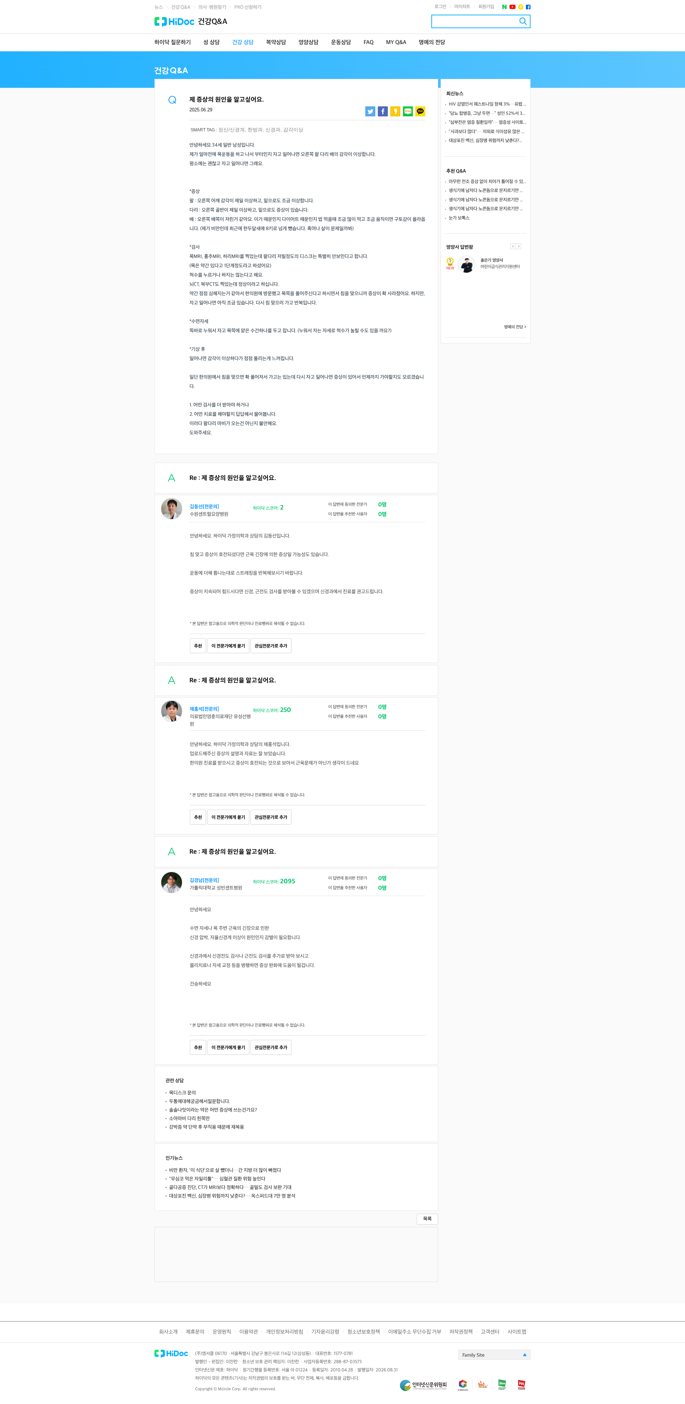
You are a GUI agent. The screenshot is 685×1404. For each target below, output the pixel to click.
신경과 (272, 129)
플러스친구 (520, 7)
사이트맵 (517, 1332)
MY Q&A (396, 42)
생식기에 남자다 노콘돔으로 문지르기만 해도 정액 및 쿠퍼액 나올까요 (488, 190)
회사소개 (168, 1332)
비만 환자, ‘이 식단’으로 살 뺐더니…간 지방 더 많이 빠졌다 (225, 1170)
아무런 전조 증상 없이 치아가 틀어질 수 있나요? (488, 182)
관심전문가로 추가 (271, 646)
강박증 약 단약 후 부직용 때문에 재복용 (206, 1127)
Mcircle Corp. (230, 1389)
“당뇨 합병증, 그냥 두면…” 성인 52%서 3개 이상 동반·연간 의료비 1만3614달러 (488, 113)
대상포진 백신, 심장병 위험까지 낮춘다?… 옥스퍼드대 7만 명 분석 (232, 1196)
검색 (523, 21)
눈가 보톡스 (459, 218)
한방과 (255, 129)
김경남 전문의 (491, 260)
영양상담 (309, 42)
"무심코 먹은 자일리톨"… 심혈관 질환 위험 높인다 (217, 1179)
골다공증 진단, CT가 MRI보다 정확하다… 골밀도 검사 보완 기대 (230, 1187)
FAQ (369, 42)
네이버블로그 (408, 111)
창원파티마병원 (492, 314)
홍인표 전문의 (491, 284)
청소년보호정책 (363, 1332)
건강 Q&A (180, 7)
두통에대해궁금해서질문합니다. (199, 1101)
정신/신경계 (231, 129)
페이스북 (528, 7)
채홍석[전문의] (204, 709)
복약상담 (276, 42)
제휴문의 (195, 1332)
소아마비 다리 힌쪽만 (189, 1119)
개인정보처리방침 (284, 1332)
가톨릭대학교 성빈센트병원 (502, 267)
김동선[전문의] (204, 507)
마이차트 (462, 7)
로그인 (440, 7)
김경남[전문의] (204, 880)
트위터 (370, 111)
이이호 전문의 (491, 307)
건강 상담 (243, 42)
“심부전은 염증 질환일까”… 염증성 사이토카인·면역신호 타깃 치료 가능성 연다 (488, 122)
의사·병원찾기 (212, 7)
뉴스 (158, 7)
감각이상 (293, 129)
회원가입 (486, 7)
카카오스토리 (395, 111)
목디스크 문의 (182, 1093)
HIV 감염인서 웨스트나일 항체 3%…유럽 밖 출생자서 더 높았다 (488, 104)
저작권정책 (461, 1332)
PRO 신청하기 (248, 7)
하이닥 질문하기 (172, 42)
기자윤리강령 (325, 1332)
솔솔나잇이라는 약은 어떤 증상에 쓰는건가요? (213, 1110)
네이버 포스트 (504, 7)
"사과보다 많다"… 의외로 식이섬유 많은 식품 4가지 (488, 132)
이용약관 (248, 1332)
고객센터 (490, 1332)
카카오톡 (420, 111)
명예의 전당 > (515, 327)
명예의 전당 (432, 42)
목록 (427, 1219)
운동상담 (341, 42)
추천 (198, 646)
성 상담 (211, 42)
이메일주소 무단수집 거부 (414, 1332)
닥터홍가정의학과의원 (498, 290)
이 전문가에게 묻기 (228, 646)
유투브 (512, 7)
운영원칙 (222, 1332)
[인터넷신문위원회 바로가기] (426, 1388)
